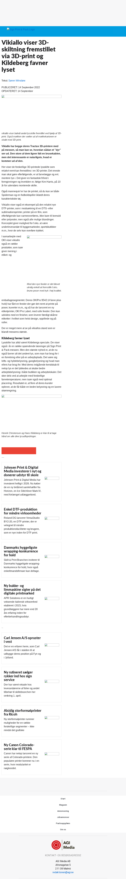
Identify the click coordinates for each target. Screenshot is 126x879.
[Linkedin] (66, 784)
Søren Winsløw (16, 80)
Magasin (63, 805)
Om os (63, 829)
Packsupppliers (63, 823)
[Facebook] (60, 784)
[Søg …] (120, 31)
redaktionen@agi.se (63, 872)
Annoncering (63, 811)
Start (63, 799)
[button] (115, 31)
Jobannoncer (63, 817)
